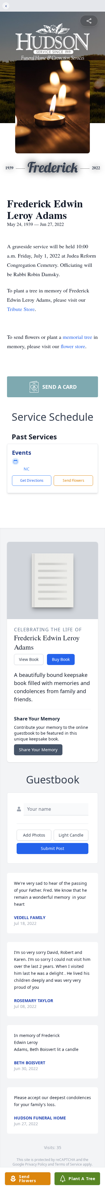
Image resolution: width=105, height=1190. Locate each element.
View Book (28, 659)
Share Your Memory (38, 749)
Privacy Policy (36, 1164)
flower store (73, 346)
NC (26, 469)
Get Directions (31, 480)
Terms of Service (68, 1164)
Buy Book (61, 659)
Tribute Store (21, 308)
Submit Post (52, 848)
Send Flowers (73, 480)
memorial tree (77, 336)
